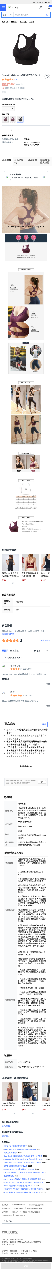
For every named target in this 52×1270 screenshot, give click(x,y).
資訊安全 (15, 1211)
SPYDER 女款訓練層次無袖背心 (15, 1146)
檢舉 (42, 782)
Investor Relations (18, 1204)
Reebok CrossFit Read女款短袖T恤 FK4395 (20, 1149)
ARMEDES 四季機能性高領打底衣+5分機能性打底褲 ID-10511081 (24, 1189)
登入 (34, 2)
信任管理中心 (18, 1208)
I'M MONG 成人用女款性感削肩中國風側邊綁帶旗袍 (22, 1179)
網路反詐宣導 (20, 1215)
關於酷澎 (5, 1204)
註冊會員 (40, 2)
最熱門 (5, 650)
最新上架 (14, 650)
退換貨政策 (6, 1208)
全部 (4, 15)
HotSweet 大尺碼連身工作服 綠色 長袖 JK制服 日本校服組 (24, 1159)
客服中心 (47, 2)
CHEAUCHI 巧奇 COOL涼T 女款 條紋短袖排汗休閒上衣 (24, 1173)
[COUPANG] (10, 1233)
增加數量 (4, 130)
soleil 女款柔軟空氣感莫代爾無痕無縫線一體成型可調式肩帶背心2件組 (24, 1182)
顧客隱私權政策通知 (34, 1208)
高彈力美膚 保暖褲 (10, 1153)
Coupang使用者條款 (36, 1204)
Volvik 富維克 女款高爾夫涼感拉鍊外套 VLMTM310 (22, 1192)
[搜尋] (47, 14)
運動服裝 (23, 22)
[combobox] (40, 650)
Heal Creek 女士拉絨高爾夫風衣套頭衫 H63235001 (22, 1163)
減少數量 (19, 130)
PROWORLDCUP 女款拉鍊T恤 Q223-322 (19, 1169)
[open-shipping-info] (25, 99)
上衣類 (31, 22)
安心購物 (5, 1211)
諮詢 (44, 724)
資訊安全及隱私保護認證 (31, 1211)
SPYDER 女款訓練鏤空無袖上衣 (15, 1166)
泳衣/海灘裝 (6, 1126)
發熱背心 (5, 1136)
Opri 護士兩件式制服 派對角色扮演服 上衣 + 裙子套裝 (23, 1156)
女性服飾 (14, 22)
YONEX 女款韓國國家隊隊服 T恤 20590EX (19, 1186)
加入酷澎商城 (7, 1215)
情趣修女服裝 (9, 1176)
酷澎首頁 (5, 22)
